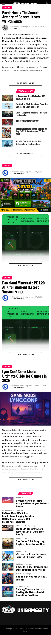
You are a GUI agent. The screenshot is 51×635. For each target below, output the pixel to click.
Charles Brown (18, 174)
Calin (15, 29)
